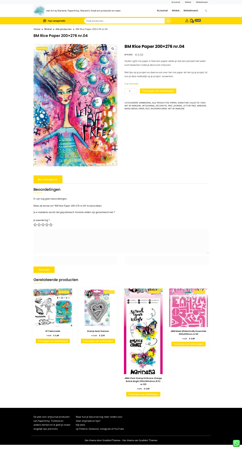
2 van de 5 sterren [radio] (39, 224)
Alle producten (160, 102)
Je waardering (41, 220)
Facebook (94, 428)
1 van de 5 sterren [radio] (35, 224)
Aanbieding (145, 102)
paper (141, 108)
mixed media (131, 108)
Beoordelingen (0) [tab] (47, 179)
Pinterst (83, 428)
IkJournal (176, 2)
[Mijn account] (186, 20)
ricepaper (156, 108)
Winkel (188, 2)
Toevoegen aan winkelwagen (158, 91)
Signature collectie (189, 102)
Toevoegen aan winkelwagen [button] (53, 341)
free (170, 105)
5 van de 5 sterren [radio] (51, 224)
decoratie (161, 105)
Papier (173, 102)
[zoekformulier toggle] (206, 10)
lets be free (189, 105)
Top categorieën (56, 20)
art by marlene (133, 105)
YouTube (119, 428)
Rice (148, 108)
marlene (201, 105)
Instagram (105, 428)
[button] (112, 48)
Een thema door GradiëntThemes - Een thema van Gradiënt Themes (121, 440)
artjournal (148, 105)
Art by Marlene (176, 108)
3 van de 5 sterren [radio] (43, 224)
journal (178, 105)
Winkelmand (202, 2)
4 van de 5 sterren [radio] (47, 224)
